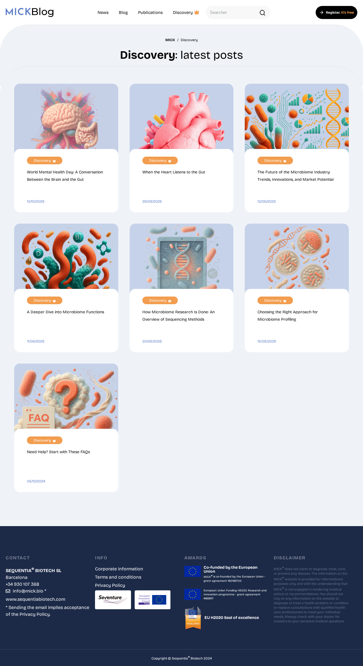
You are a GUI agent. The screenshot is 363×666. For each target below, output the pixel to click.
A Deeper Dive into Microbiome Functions (65, 312)
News (103, 12)
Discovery (183, 12)
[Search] (262, 13)
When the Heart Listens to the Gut (173, 172)
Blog (123, 12)
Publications (150, 12)
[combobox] (238, 12)
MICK (170, 40)
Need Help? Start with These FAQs (58, 451)
